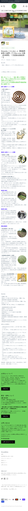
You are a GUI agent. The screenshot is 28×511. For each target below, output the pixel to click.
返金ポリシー (4, 462)
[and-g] (14, 6)
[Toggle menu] (1, 6)
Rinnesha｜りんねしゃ (11, 59)
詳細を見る (5, 388)
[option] (14, 27)
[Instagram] (7, 479)
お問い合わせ (4, 464)
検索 (2, 454)
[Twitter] (2, 479)
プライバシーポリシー (6, 458)
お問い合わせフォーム (8, 441)
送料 (6, 65)
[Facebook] (4, 479)
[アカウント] (23, 6)
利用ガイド (3, 460)
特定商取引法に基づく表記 (7, 456)
